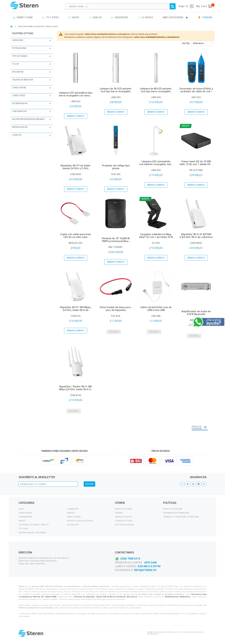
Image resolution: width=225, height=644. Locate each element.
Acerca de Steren (123, 509)
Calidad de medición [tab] (22, 79)
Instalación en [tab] (19, 127)
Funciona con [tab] (19, 111)
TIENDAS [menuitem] (206, 17)
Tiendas (119, 512)
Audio (21, 509)
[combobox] (122, 6)
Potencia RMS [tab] (19, 48)
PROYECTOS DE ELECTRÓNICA (80, 520)
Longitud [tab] (17, 135)
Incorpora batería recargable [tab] (28, 119)
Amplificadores (172, 596)
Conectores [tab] (18, 95)
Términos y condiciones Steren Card (181, 516)
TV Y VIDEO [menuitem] (52, 17)
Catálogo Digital (123, 516)
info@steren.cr (145, 570)
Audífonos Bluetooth (116, 596)
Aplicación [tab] (17, 71)
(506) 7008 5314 (130, 559)
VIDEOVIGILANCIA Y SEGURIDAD (32, 532)
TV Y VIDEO (23, 528)
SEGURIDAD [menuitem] (120, 17)
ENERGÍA (70, 512)
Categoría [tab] (17, 40)
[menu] (112, 17)
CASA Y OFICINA (74, 516)
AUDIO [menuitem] (75, 17)
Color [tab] (15, 63)
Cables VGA (101, 596)
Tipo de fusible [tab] (20, 56)
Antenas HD (38, 596)
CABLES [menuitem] (96, 17)
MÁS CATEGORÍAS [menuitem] (173, 17)
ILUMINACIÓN (73, 509)
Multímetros (185, 596)
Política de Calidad (124, 524)
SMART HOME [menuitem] (24, 17)
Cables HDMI (50, 596)
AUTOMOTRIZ (73, 524)
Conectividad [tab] (19, 87)
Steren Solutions (123, 520)
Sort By (186, 43)
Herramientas (25, 516)
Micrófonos (132, 596)
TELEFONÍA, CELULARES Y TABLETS (34, 524)
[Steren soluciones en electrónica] (24, 5)
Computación (25, 512)
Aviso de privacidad (173, 509)
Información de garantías (176, 512)
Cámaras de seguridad (84, 596)
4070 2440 (150, 563)
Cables (22, 520)
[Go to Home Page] (11, 26)
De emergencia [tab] (19, 103)
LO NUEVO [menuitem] (146, 17)
